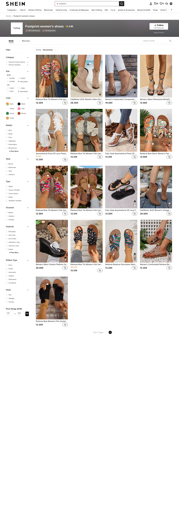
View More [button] (24, 82)
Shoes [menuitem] (155, 10)
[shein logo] (15, 4)
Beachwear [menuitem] (48, 10)
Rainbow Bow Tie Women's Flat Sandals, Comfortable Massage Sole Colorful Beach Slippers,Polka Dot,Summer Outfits (86, 264)
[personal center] (150, 3)
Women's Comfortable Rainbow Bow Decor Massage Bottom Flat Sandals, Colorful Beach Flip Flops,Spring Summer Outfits (156, 264)
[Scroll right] (171, 9)
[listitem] (33, 30)
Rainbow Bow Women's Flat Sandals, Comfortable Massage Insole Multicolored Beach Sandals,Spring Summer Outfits (52, 321)
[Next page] (113, 332)
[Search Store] (170, 41)
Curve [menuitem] (113, 10)
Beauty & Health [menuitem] (143, 10)
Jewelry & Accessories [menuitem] (126, 10)
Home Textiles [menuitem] (165, 10)
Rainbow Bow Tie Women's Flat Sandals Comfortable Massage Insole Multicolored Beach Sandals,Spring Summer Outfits (52, 99)
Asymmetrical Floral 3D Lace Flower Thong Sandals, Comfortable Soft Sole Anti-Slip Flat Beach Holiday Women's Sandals (52, 153)
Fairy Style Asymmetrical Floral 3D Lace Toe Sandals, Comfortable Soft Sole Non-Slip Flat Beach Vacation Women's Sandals (121, 153)
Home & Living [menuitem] (61, 10)
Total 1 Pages (98, 332)
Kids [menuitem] (106, 10)
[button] (166, 3)
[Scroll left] (168, 9)
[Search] (121, 3)
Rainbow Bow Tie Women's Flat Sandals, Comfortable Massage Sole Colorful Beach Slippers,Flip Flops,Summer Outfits (52, 210)
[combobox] (46, 50)
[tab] (11, 41)
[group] (17, 62)
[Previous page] (107, 332)
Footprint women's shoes (44, 26)
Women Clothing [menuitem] (34, 10)
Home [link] (8, 16)
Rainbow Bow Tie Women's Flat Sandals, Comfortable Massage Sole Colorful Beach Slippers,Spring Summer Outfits (86, 153)
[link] (156, 3)
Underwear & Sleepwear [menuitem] (79, 10)
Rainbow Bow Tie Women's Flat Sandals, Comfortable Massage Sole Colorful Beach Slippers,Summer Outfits (86, 210)
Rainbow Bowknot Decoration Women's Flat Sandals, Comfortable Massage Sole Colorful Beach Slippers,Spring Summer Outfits (121, 264)
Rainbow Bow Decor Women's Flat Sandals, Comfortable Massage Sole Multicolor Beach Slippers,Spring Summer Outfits (156, 153)
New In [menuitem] (23, 10)
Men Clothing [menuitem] (97, 10)
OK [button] (27, 314)
